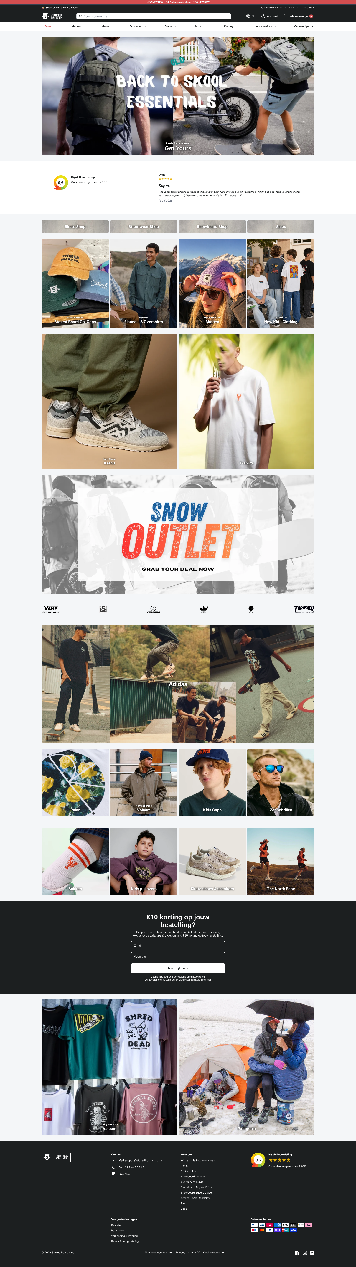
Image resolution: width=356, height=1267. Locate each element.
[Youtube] (312, 1252)
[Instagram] (305, 1252)
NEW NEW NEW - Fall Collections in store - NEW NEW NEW (178, 2)
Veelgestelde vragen (271, 7)
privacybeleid (198, 977)
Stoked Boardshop (63, 1252)
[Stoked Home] (52, 16)
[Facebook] (297, 1252)
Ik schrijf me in (178, 968)
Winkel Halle (307, 7)
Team (291, 7)
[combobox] (153, 16)
